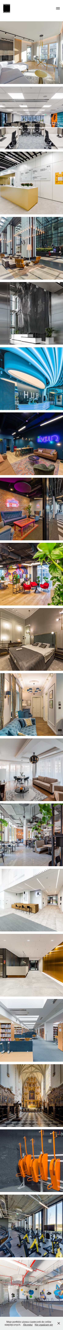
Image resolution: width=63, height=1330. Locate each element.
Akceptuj (28, 1324)
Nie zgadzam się (44, 1324)
